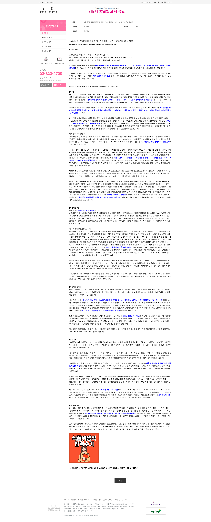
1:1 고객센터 (57, 85)
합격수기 (45, 33)
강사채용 (80, 500)
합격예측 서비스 (47, 42)
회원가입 (149, 2)
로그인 (143, 2)
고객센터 (163, 2)
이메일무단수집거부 (120, 500)
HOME (169, 2)
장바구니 (156, 2)
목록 (120, 481)
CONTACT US (88, 500)
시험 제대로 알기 (47, 46)
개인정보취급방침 (106, 500)
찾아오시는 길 (45, 85)
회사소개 (66, 500)
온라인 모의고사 (47, 37)
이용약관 (97, 500)
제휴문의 (73, 500)
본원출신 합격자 (47, 51)
